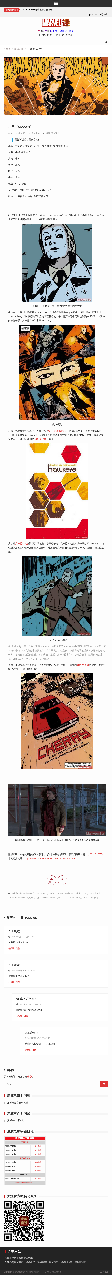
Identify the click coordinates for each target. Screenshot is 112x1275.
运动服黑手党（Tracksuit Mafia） (42, 897)
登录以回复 (14, 948)
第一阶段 (38, 1146)
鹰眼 (78, 897)
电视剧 (23, 1183)
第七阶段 (38, 1178)
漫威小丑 (69, 893)
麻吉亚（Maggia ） (90, 897)
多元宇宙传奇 (25, 1158)
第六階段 (38, 1170)
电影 (17, 1183)
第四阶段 (38, 1162)
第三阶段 (38, 1154)
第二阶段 (38, 1150)
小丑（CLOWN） (97, 854)
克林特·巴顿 (40, 439)
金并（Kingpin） (56, 431)
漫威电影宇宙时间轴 (17, 1102)
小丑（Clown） (42, 893)
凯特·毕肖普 (83, 665)
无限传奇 (24, 1142)
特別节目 (30, 1183)
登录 (29, 1076)
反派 (48, 133)
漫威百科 (55, 133)
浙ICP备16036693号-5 (52, 1272)
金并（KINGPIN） (66, 897)
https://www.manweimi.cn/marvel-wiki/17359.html (50, 858)
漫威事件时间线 (15, 1120)
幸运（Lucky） (57, 893)
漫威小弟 (35, 133)
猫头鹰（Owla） (81, 893)
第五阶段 (38, 1166)
